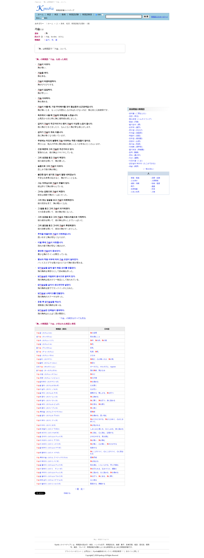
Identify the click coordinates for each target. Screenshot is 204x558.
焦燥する (93, 448)
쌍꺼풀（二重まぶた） (138, 113)
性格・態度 (156, 183)
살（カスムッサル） (45, 355)
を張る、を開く (97, 404)
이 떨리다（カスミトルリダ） (49, 484)
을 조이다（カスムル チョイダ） (50, 436)
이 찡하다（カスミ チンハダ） (49, 469)
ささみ (92, 355)
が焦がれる (95, 425)
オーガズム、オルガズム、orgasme (103, 367)
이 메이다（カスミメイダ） (48, 461)
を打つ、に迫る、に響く (102, 476)
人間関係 (155, 181)
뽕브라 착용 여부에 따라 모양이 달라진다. (58, 259)
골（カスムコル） (44, 333)
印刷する (67, 493)
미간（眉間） (134, 158)
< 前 (77, 489)
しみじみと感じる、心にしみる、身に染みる (107, 429)
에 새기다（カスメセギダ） (48, 433)
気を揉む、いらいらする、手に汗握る (104, 465)
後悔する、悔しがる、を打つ (102, 393)
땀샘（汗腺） (134, 122)
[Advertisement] (55, 514)
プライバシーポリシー (73, 551)
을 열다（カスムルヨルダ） (48, 385)
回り (92, 363)
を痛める (94, 382)
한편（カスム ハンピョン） (48, 378)
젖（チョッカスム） (45, 352)
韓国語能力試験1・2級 (80, 24)
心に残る (93, 480)
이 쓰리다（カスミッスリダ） (49, 444)
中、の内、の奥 (98, 340)
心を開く (93, 385)
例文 (56, 14)
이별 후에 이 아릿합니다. (50, 242)
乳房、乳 (94, 352)
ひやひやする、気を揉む (99, 436)
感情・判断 (135, 183)
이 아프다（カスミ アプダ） (48, 440)
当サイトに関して (132, 551)
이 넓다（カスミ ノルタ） (47, 389)
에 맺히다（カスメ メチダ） (48, 453)
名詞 (68, 24)
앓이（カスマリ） (44, 359)
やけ (92, 374)
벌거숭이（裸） (135, 124)
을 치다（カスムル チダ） (47, 393)
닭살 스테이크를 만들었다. (51, 293)
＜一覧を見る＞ (148, 169)
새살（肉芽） (134, 166)
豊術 (92, 412)
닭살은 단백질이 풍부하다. (51, 310)
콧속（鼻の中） (135, 155)
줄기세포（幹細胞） (137, 150)
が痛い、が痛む (97, 440)
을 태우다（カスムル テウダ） (49, 448)
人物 (153, 192)
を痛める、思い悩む (98, 415)
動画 (64, 14)
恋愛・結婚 (156, 178)
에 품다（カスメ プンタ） (47, 408)
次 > (82, 489)
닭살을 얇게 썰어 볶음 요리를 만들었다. (57, 268)
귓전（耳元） (134, 116)
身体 (62, 24)
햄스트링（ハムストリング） (141, 119)
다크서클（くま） (136, 161)
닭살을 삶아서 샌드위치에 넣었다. (54, 285)
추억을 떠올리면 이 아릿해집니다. (54, 234)
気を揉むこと (95, 337)
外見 (153, 189)
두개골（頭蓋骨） (136, 133)
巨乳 (92, 348)
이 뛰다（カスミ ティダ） (47, 420)
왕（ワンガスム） (44, 348)
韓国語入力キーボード (159, 17)
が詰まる (94, 461)
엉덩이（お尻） (135, 141)
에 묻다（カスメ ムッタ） (47, 397)
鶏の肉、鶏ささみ (97, 370)
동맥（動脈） (134, 152)
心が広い (93, 389)
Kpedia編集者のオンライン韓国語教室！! (108, 551)
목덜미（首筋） (135, 136)
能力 (132, 186)
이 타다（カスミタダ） (46, 425)
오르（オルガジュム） (46, 367)
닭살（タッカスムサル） (47, 370)
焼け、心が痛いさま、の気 (102, 359)
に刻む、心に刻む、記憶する (102, 433)
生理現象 (134, 189)
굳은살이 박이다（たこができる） (143, 163)
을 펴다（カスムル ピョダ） (48, 404)
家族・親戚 (135, 178)
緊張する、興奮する (97, 484)
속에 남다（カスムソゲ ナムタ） (50, 480)
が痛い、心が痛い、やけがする (103, 444)
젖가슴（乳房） (135, 144)
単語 (49, 14)
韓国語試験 (74, 14)
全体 (99, 15)
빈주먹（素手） (135, 127)
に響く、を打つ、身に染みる (102, 400)
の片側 (93, 378)
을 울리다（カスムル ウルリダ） (50, 476)
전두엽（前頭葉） (136, 138)
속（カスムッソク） (45, 340)
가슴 (39, 29)
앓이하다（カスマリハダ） (48, 382)
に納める (94, 397)
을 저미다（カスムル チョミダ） (50, 472)
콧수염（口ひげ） (136, 130)
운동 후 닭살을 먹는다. (49, 302)
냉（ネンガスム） (44, 337)
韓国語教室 (87, 14)
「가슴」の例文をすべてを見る (72, 318)
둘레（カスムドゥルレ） (47, 363)
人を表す (134, 181)
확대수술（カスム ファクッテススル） (52, 457)
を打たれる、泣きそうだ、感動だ (103, 469)
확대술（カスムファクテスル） (49, 412)
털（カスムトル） (44, 344)
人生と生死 (135, 192)
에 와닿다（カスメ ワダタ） (48, 429)
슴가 (48, 40)
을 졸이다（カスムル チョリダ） (50, 465)
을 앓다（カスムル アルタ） (48, 415)
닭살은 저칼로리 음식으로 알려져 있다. (56, 276)
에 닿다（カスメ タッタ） (47, 400)
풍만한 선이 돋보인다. (49, 251)
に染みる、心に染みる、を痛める (104, 472)
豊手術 (93, 457)
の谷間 (93, 333)
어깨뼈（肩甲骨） (136, 147)
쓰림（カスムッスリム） (47, 374)
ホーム (41, 14)
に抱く (93, 408)
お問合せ (87, 551)
